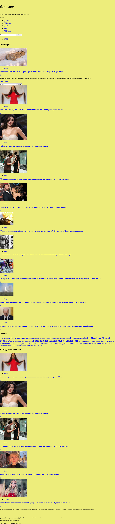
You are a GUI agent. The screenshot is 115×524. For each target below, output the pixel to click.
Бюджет (106, 338)
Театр (5, 28)
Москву (78, 343)
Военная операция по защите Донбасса (55, 340)
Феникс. (7, 6)
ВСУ (10, 340)
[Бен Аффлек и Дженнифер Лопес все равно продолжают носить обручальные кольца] (13, 201)
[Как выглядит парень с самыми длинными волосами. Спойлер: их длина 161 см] (13, 103)
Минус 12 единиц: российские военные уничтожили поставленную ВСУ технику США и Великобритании (41, 231)
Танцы (6, 27)
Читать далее (4, 81)
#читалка (53, 338)
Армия (64, 338)
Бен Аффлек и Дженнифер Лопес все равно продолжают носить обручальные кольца (33, 207)
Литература (7, 23)
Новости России (93, 343)
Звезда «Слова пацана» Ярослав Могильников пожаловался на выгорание (29, 474)
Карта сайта (7, 31)
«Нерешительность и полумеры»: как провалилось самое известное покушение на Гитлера (35, 255)
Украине (13, 345)
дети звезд (19, 345)
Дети (30, 343)
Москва (68, 343)
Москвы (83, 343)
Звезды (6, 30)
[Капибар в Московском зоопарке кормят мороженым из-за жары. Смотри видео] (13, 65)
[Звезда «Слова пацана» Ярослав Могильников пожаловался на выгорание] (13, 468)
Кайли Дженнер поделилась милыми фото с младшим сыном (24, 146)
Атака (68, 338)
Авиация (59, 338)
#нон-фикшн (42, 338)
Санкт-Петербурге (5, 345)
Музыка (6, 25)
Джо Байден (34, 343)
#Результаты (7, 338)
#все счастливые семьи (21, 338)
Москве (73, 343)
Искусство (44, 343)
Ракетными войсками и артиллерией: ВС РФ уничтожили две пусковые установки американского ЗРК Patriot (43, 302)
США (110, 343)
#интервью (36, 338)
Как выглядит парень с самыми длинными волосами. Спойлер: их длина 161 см (31, 110)
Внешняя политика (29, 341)
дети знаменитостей (29, 345)
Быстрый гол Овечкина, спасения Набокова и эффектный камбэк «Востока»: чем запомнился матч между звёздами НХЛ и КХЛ (50, 279)
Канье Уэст (50, 343)
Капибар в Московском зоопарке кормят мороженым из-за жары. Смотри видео (31, 72)
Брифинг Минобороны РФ (94, 338)
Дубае (39, 343)
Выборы (11, 343)
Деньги (27, 343)
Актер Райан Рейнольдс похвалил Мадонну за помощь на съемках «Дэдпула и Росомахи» (35, 503)
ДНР (23, 343)
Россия (105, 343)
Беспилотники (77, 338)
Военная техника (83, 341)
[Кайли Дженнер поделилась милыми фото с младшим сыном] (13, 139)
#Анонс (1, 338)
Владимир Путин (18, 341)
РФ (101, 343)
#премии (48, 338)
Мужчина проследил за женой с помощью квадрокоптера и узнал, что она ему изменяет (34, 179)
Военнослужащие (95, 341)
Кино (5, 22)
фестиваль (39, 345)
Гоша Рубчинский (17, 343)
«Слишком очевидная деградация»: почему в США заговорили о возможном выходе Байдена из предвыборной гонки (46, 326)
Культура (6, 20)
